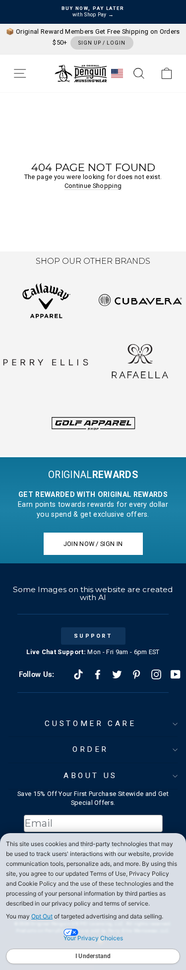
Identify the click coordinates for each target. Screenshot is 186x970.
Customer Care (90, 723)
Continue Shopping (93, 185)
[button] (20, 73)
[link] (167, 73)
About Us (90, 775)
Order (90, 749)
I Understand (93, 956)
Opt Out (42, 916)
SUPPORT (93, 636)
